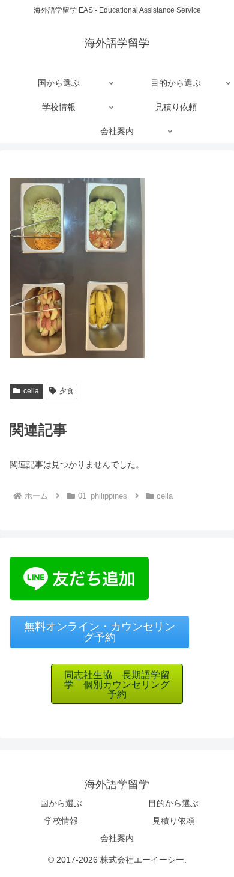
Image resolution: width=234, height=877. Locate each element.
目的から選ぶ (173, 803)
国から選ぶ (61, 803)
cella (31, 391)
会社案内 (117, 838)
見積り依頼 (173, 820)
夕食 (66, 391)
